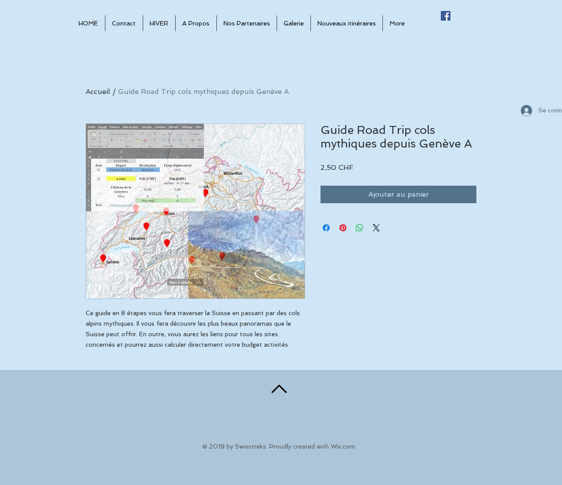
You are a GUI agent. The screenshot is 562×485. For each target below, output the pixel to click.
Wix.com (343, 446)
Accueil (98, 91)
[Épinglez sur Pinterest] (343, 228)
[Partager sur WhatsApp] (359, 228)
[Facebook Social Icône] (445, 16)
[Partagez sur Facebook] (326, 228)
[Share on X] (376, 228)
